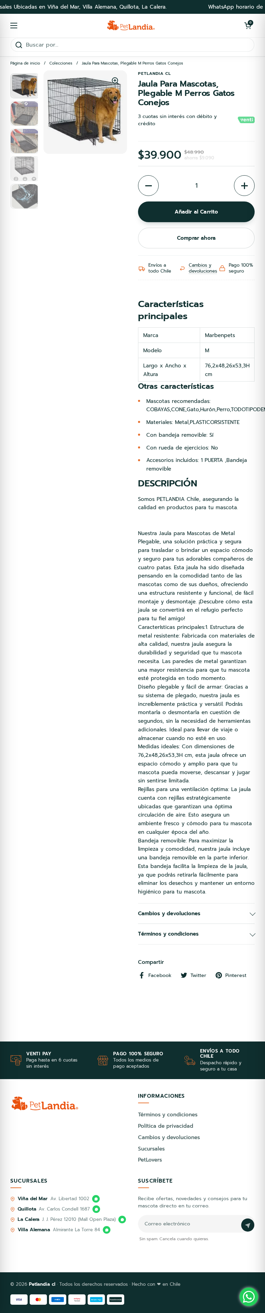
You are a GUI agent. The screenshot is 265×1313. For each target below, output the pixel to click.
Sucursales (151, 1149)
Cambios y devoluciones (203, 268)
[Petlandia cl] (131, 25)
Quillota (27, 1209)
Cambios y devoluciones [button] (169, 913)
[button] (248, 25)
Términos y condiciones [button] (168, 934)
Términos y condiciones (167, 1114)
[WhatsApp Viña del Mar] (96, 1199)
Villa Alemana (34, 1229)
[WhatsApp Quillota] (96, 1209)
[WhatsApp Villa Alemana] (106, 1230)
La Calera (28, 1219)
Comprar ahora (196, 238)
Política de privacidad (165, 1126)
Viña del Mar (33, 1198)
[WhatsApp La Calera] (122, 1219)
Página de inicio (25, 63)
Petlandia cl (43, 1284)
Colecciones (60, 63)
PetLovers (150, 1160)
